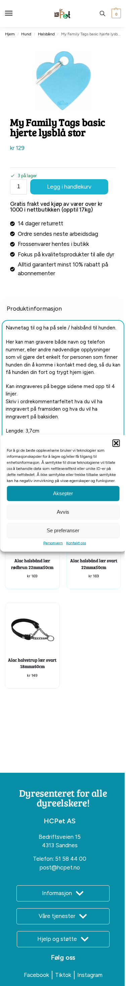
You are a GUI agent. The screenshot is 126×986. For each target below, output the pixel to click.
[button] (116, 443)
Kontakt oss (76, 542)
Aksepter (63, 493)
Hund (26, 34)
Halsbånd (46, 34)
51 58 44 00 (70, 858)
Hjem (10, 34)
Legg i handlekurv (69, 186)
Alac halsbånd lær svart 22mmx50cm (93, 564)
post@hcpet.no (59, 867)
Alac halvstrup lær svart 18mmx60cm (32, 663)
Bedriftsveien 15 (60, 836)
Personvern (53, 542)
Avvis (63, 512)
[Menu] (15, 13)
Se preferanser (63, 530)
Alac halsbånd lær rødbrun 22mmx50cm (32, 564)
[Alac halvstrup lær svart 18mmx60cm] (32, 630)
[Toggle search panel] (102, 13)
